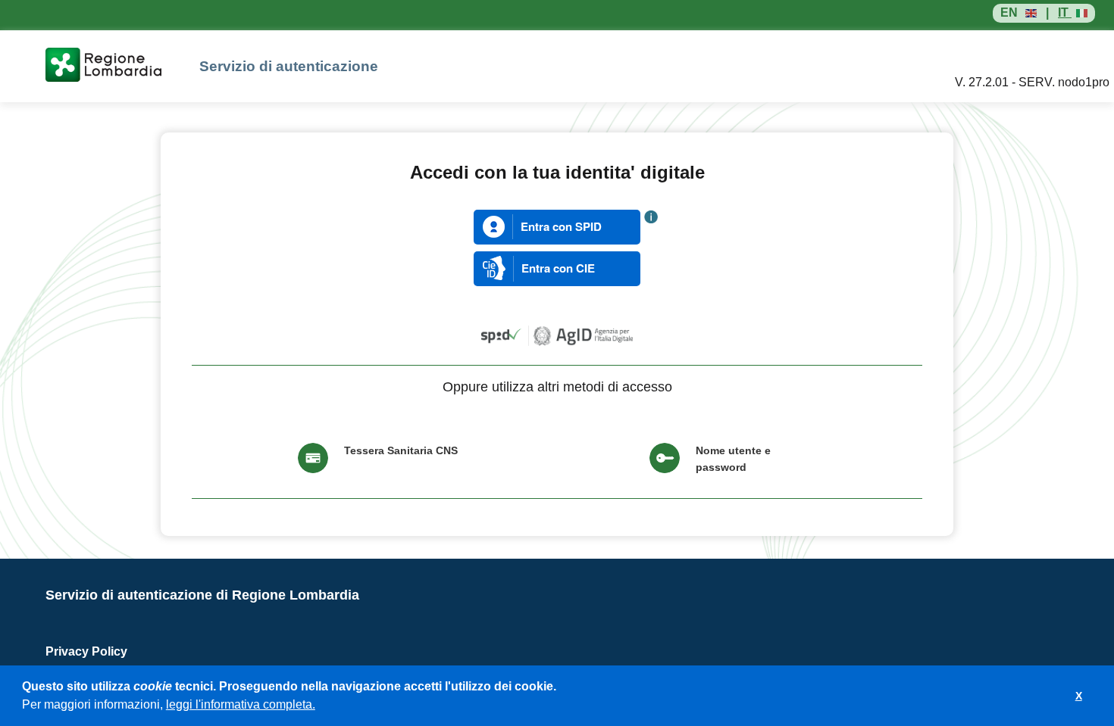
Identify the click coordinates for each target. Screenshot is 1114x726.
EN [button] (1009, 12)
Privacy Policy (86, 651)
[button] (320, 706)
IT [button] (1065, 12)
